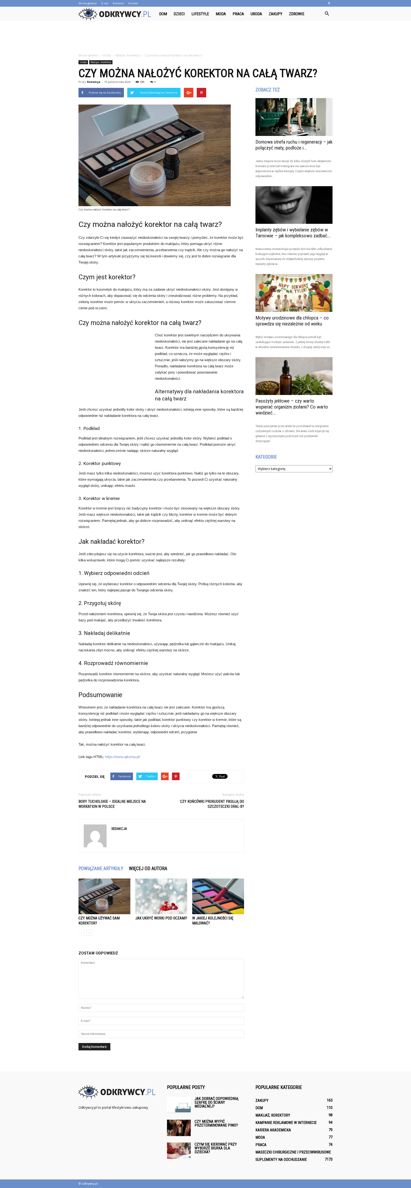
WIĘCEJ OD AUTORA (148, 868)
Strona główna (87, 3)
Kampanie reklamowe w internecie (286, 1122)
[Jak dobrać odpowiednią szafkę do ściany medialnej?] (179, 1105)
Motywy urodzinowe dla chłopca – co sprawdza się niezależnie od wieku (292, 321)
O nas (104, 3)
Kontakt (133, 3)
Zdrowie (296, 13)
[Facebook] (329, 3)
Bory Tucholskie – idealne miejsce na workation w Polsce (112, 804)
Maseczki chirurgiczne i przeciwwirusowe (293, 1152)
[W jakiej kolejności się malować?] (218, 896)
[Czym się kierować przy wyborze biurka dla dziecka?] (179, 1151)
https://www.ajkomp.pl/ (122, 757)
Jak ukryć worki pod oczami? (161, 918)
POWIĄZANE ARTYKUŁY (100, 868)
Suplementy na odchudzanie (281, 1159)
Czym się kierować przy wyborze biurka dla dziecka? (216, 1148)
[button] (327, 14)
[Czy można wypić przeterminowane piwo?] (179, 1128)
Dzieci (179, 13)
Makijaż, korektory (101, 62)
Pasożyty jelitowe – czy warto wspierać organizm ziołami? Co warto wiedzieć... (291, 407)
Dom (163, 13)
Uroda (256, 13)
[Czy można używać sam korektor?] (104, 896)
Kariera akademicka (273, 1130)
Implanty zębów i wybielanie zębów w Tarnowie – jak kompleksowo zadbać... (293, 233)
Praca (238, 13)
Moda (221, 13)
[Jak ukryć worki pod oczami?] (161, 896)
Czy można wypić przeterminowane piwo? (216, 1123)
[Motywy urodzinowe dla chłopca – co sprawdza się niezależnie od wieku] (294, 293)
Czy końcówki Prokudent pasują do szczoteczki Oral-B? (212, 804)
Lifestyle (200, 13)
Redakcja (93, 82)
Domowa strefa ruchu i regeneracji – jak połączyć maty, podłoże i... (294, 145)
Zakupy (275, 13)
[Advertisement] (205, 37)
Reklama (118, 3)
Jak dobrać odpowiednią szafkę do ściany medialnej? (216, 1102)
